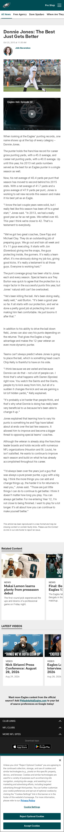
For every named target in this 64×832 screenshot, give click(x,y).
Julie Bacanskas (22, 48)
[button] (32, 114)
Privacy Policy (28, 800)
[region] (32, 794)
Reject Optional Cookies (32, 816)
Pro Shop (50, 5)
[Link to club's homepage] (7, 4)
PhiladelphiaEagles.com (33, 700)
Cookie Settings (32, 807)
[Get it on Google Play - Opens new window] (43, 748)
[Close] (60, 760)
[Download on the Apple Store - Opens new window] (20, 747)
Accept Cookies (32, 825)
